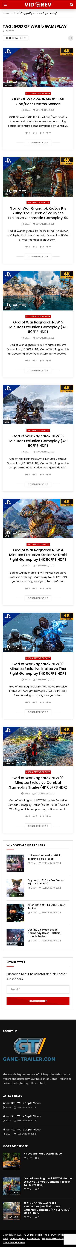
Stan (27, 109)
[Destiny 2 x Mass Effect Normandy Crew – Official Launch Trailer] (15, 937)
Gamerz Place (17, 1238)
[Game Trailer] (38, 4)
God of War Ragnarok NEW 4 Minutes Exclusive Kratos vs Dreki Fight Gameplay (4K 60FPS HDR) (38, 555)
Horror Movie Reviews (14, 1242)
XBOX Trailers (31, 1234)
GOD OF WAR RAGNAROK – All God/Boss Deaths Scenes (38, 101)
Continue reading (38, 142)
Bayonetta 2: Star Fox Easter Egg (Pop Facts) (46, 881)
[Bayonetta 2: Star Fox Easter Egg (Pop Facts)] (15, 888)
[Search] (71, 4)
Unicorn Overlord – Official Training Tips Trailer (45, 857)
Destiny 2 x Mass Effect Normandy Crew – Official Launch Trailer (44, 933)
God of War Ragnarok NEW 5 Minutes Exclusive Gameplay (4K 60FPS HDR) (38, 327)
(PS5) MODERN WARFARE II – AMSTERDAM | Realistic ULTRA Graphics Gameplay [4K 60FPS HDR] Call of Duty (47, 1208)
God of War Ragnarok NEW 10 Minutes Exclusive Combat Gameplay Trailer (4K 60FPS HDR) (38, 782)
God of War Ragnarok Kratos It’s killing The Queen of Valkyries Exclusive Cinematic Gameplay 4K (38, 213)
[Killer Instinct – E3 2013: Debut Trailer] (15, 913)
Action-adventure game (38, 93)
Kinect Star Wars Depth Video (22, 1103)
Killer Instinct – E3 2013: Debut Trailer (46, 906)
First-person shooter (38, 202)
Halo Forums (33, 1238)
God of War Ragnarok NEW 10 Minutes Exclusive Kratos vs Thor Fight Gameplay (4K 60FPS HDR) (38, 668)
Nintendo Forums (48, 1234)
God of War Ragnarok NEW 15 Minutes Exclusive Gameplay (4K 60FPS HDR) (38, 441)
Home (6, 13)
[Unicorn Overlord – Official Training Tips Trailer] (15, 863)
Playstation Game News (54, 1238)
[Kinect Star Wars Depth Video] (11, 1161)
